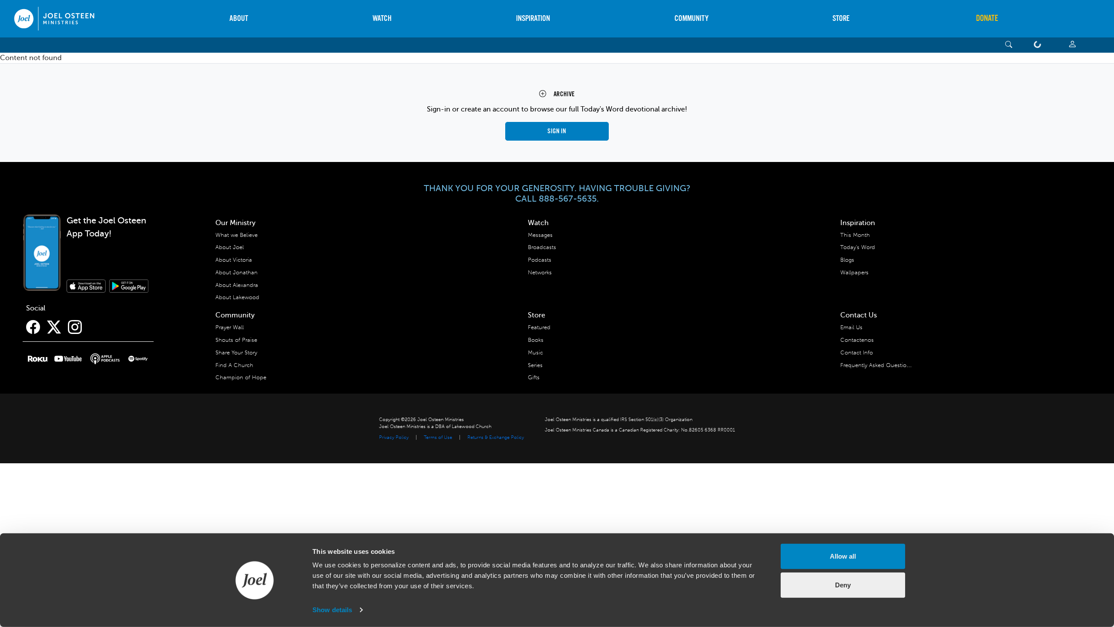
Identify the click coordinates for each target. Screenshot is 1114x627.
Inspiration (533, 18)
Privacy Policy (394, 437)
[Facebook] (33, 327)
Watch (382, 18)
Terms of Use (438, 437)
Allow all (843, 556)
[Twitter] (54, 327)
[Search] (1009, 45)
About (238, 18)
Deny (843, 584)
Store (840, 18)
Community (691, 18)
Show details (332, 610)
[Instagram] (75, 327)
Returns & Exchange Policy (495, 437)
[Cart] (1039, 45)
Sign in (557, 131)
